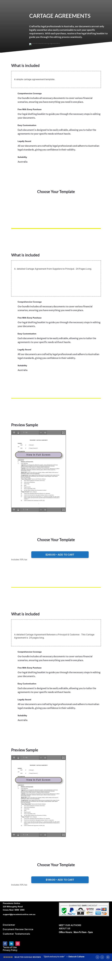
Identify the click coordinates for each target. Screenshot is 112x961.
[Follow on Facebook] (5, 943)
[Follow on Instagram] (17, 943)
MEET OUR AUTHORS (70, 925)
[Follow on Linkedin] (11, 943)
